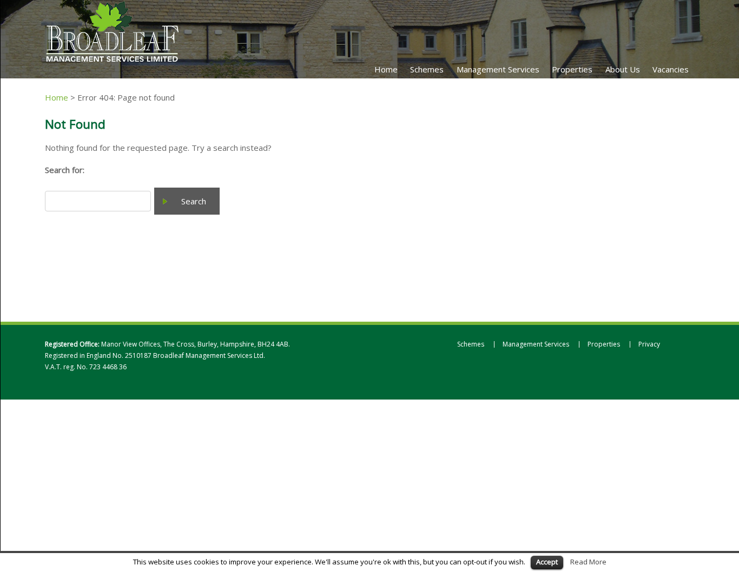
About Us (622, 69)
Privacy (649, 344)
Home (386, 69)
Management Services (498, 69)
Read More (588, 562)
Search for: (64, 169)
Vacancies (670, 69)
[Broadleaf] (112, 61)
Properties (572, 69)
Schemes (427, 69)
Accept (547, 562)
